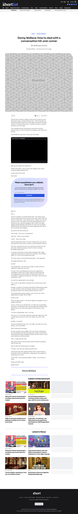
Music (56, 8)
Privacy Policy (49, 497)
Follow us (38, 115)
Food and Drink (43, 8)
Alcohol (51, 8)
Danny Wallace (31, 49)
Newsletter (67, 8)
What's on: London (15, 8)
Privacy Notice (20, 200)
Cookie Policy (56, 497)
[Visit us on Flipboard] (72, 4)
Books (61, 8)
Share (14, 115)
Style (36, 8)
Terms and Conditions (40, 497)
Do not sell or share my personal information (39, 499)
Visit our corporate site (52, 509)
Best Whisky (48, 10)
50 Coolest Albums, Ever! (60, 10)
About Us (21, 497)
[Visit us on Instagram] (67, 4)
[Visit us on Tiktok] (70, 4)
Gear (32, 8)
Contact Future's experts (29, 497)
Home (33, 34)
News (7, 8)
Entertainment (25, 8)
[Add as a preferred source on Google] (39, 504)
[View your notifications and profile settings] (68, 2)
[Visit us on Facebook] (74, 4)
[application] (29, 150)
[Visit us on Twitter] (76, 4)
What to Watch (37, 10)
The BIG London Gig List (25, 10)
